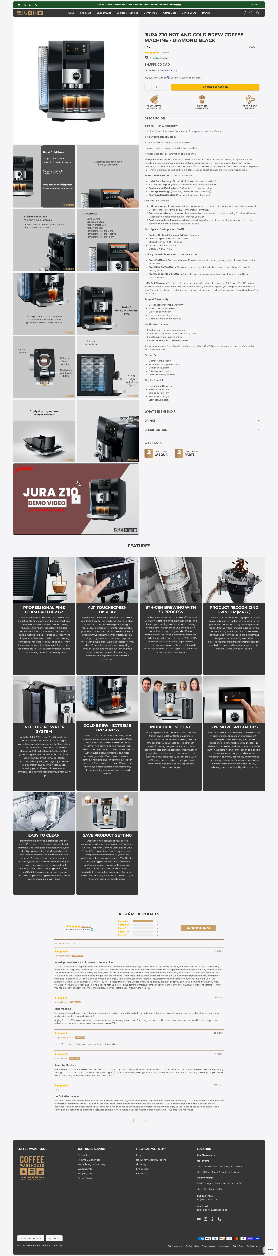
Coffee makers (192, 1246)
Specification (156, 430)
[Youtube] (19, 4)
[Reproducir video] (76, 499)
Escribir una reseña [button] (198, 928)
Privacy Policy (85, 1177)
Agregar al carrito (215, 87)
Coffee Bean (238, 1246)
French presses (208, 1246)
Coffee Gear (169, 12)
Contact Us (84, 1155)
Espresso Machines (127, 12)
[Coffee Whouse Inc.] (30, 13)
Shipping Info (85, 1173)
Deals (71, 12)
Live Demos (142, 1168)
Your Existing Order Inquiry (91, 1164)
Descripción (155, 118)
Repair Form (142, 1173)
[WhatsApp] (30, 4)
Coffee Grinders (254, 1246)
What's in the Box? (160, 411)
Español (254, 4)
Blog (138, 1155)
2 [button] (137, 1120)
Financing (141, 1164)
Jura (147, 47)
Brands (206, 12)
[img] (61, 951)
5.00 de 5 (86, 926)
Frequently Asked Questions (151, 1159)
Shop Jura (85, 12)
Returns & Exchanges (89, 1159)
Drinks (150, 421)
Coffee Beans (189, 12)
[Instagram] (25, 4)
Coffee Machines (175, 1246)
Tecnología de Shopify (52, 1245)
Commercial (150, 12)
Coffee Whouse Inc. (32, 1245)
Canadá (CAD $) (29, 1238)
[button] (151, 52)
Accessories (224, 1246)
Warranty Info (85, 1168)
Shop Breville (104, 12)
